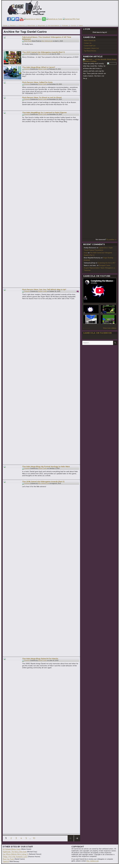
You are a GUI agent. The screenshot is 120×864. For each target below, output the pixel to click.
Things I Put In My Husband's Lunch (15, 856)
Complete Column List (91, 48)
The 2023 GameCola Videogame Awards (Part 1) (43, 52)
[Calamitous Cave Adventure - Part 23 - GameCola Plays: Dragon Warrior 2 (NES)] (91, 319)
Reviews (13, 25)
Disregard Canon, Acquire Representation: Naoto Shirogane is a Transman (99, 268)
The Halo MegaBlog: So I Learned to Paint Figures (44, 112)
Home (5, 25)
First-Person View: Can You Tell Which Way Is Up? (44, 289)
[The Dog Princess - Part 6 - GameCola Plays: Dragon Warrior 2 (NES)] (108, 319)
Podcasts (65, 25)
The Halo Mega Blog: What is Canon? (38, 67)
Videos (81, 25)
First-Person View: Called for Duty (37, 82)
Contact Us (87, 43)
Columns (21, 25)
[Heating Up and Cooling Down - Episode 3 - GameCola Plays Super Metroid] (108, 309)
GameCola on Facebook (97, 333)
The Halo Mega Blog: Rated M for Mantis (40, 659)
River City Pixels (8, 859)
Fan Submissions (53, 25)
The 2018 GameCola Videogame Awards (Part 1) (43, 482)
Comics (73, 25)
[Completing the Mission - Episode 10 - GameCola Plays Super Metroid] (91, 309)
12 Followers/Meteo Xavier (12, 849)
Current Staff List (89, 46)
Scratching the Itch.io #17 (106, 263)
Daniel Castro (42, 69)
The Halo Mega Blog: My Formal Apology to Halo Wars (46, 466)
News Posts (31, 25)
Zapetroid (6, 861)
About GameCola (89, 40)
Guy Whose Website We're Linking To (15, 854)
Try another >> (111, 239)
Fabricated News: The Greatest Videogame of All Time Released (46, 38)
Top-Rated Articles (90, 51)
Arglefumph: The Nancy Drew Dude (15, 852)
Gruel (85, 253)
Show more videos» (109, 328)
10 (34, 838)
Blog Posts (41, 25)
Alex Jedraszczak (47, 41)
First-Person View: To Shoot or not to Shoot (42, 97)
